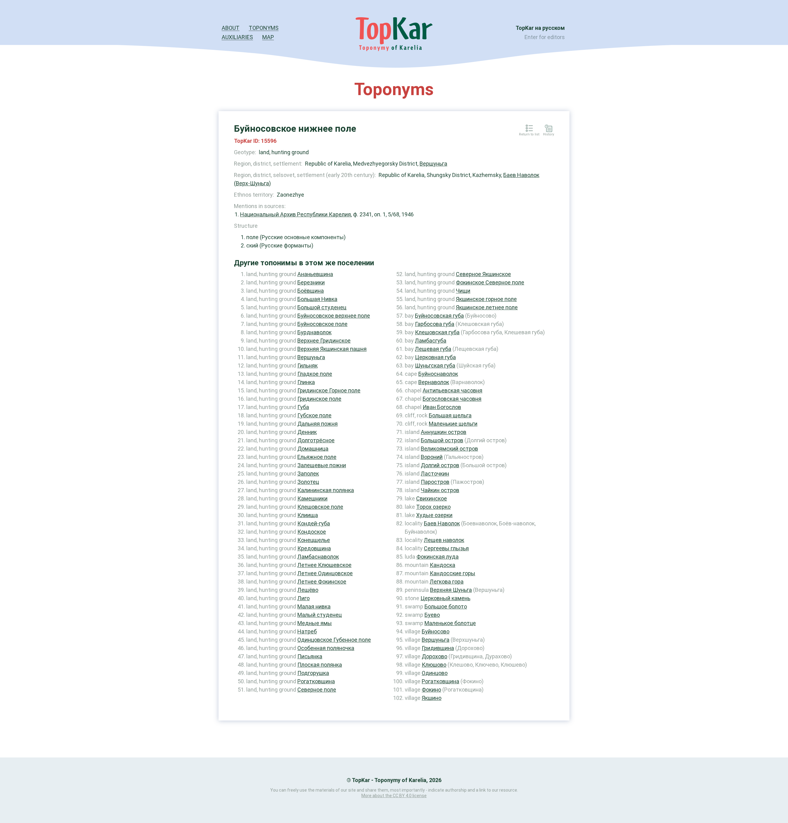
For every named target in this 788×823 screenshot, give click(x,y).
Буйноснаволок (438, 374)
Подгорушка (313, 673)
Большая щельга (450, 415)
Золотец (308, 482)
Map (268, 37)
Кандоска (442, 565)
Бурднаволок (314, 332)
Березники (311, 282)
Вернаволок (433, 382)
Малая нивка (314, 606)
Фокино (431, 689)
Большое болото (445, 606)
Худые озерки (434, 515)
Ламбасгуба (430, 340)
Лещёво (307, 590)
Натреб (307, 631)
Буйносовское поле (322, 324)
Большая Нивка (317, 299)
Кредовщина (314, 548)
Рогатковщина (316, 681)
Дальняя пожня (317, 423)
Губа (303, 407)
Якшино (431, 698)
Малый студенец (319, 615)
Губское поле (314, 415)
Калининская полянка (325, 490)
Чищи (463, 290)
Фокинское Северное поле (490, 282)
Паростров (435, 482)
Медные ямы (314, 623)
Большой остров (442, 440)
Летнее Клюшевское (324, 565)
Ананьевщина (315, 274)
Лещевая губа (433, 349)
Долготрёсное (316, 440)
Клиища (307, 515)
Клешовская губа (437, 332)
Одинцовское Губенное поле (334, 639)
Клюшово (434, 664)
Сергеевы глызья (446, 548)
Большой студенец (321, 307)
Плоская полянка (319, 664)
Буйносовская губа (439, 315)
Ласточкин (435, 473)
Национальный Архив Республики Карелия (295, 214)
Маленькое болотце (450, 623)
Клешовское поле (320, 507)
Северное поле (316, 689)
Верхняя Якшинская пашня (332, 349)
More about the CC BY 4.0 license (394, 795)
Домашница (312, 448)
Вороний (432, 457)
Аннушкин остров (443, 432)
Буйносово (435, 631)
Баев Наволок (442, 523)
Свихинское (431, 498)
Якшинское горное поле (486, 299)
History (548, 134)
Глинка (306, 382)
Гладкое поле (314, 374)
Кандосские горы (452, 573)
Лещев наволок (444, 540)
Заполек (308, 473)
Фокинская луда (437, 556)
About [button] (230, 28)
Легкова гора (447, 581)
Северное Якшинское (483, 274)
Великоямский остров (449, 448)
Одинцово (435, 673)
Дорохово (434, 656)
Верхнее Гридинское (324, 340)
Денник (307, 432)
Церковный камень (445, 598)
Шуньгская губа (435, 365)
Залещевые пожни (321, 465)
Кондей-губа (313, 523)
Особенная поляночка (325, 648)
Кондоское (311, 531)
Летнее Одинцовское (325, 573)
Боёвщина (310, 290)
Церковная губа (435, 357)
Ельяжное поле (316, 457)
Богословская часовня (452, 398)
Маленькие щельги (453, 423)
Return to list (529, 134)
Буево (432, 615)
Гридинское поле (319, 398)
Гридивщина (438, 648)
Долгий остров (440, 465)
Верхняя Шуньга (451, 590)
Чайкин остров (440, 490)
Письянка (309, 656)
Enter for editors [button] (545, 37)
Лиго (303, 598)
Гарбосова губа (434, 324)
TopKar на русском (540, 28)
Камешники (312, 498)
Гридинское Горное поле (328, 390)
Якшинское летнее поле (487, 307)
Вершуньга (433, 163)
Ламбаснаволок (318, 556)
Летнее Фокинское (321, 581)
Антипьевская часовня (452, 390)
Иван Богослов (442, 407)
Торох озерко (433, 507)
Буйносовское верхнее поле (333, 315)
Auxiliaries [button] (237, 37)
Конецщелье (313, 540)
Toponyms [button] (264, 28)
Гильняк (307, 365)
